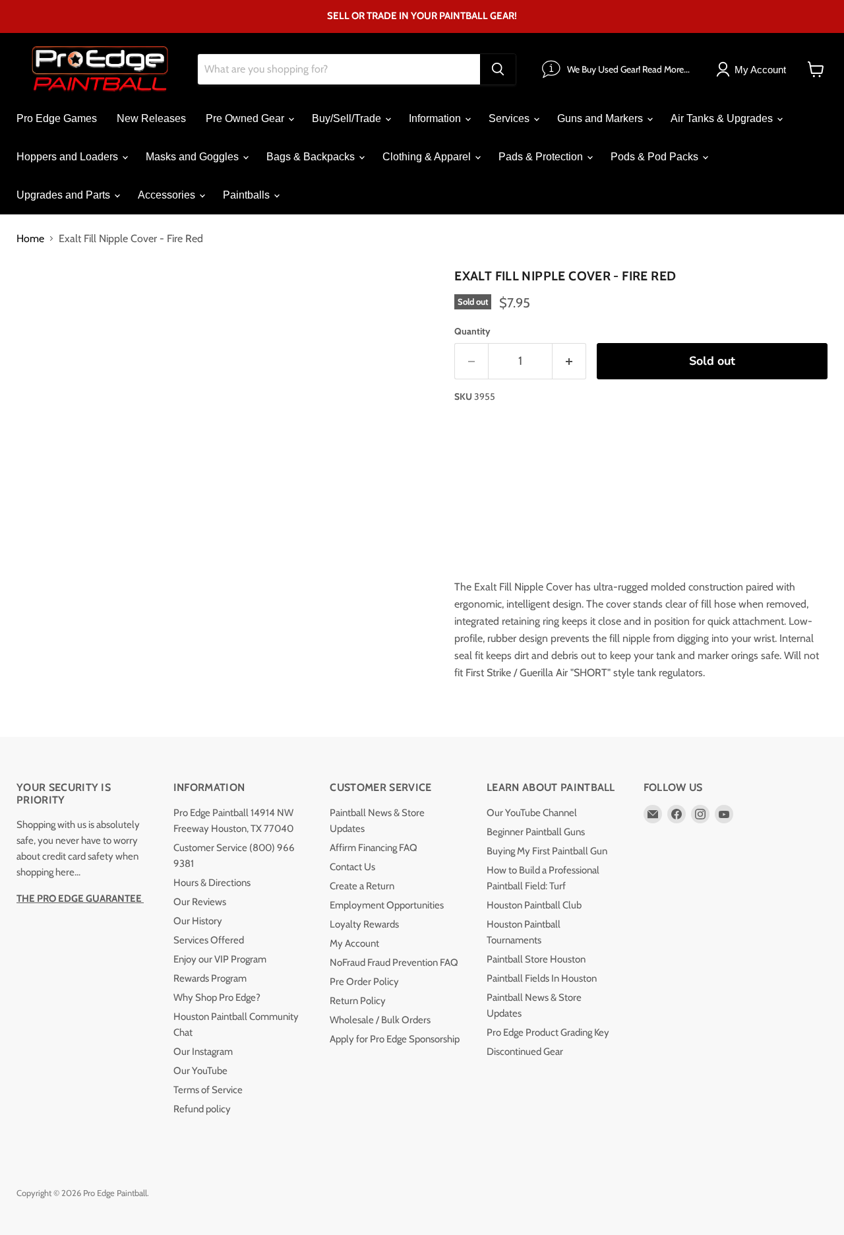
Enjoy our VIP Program (219, 959)
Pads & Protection (542, 156)
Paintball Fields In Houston (542, 978)
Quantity (472, 331)
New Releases (151, 118)
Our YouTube (200, 1071)
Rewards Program (210, 978)
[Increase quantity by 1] (569, 361)
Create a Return (362, 886)
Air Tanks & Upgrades (723, 118)
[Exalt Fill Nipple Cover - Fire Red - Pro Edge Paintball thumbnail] (41, 301)
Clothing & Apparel (427, 156)
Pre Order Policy (364, 982)
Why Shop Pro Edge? (216, 997)
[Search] (498, 69)
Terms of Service (208, 1090)
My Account (354, 943)
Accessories (168, 195)
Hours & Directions (212, 883)
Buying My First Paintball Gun (547, 851)
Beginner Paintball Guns (536, 832)
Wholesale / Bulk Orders (380, 1020)
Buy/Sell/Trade (348, 118)
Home (30, 239)
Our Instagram (203, 1052)
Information (436, 118)
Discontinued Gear (525, 1052)
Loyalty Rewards (364, 924)
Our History (197, 921)
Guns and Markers (601, 118)
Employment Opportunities (387, 905)
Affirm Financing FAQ (373, 848)
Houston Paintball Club (534, 905)
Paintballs (247, 195)
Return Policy (358, 1001)
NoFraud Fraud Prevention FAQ (394, 962)
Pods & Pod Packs (656, 156)
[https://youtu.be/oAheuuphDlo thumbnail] (153, 301)
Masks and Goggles (193, 156)
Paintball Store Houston (536, 959)
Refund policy (202, 1109)
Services (510, 118)
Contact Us (352, 867)
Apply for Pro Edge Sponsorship (395, 1039)
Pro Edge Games (56, 118)
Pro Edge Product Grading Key (548, 1032)
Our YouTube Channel (532, 813)
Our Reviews (199, 902)
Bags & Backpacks (311, 156)
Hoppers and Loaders (68, 156)
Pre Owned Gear (246, 118)
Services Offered (208, 940)
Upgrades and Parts (64, 195)
